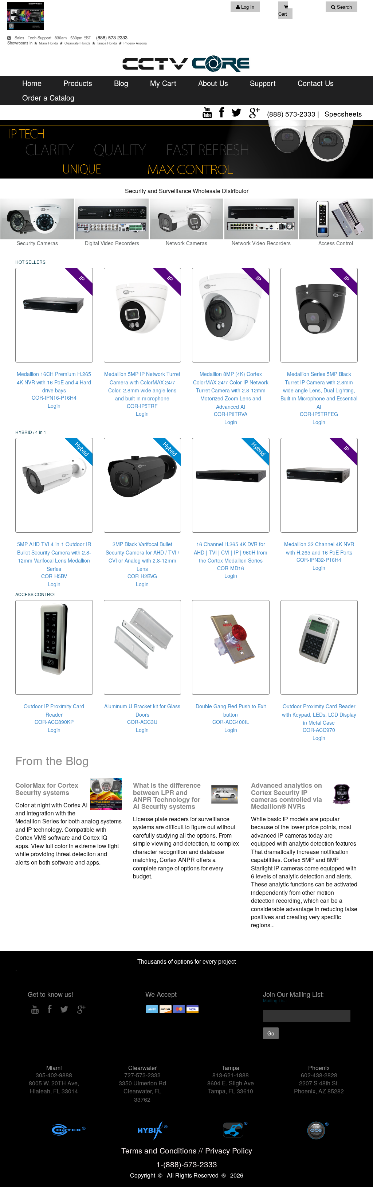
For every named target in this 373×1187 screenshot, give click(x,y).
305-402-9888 (54, 1075)
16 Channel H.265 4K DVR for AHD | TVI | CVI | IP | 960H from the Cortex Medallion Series (230, 552)
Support (263, 83)
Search (343, 6)
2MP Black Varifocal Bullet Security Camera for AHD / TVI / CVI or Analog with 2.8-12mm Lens (142, 556)
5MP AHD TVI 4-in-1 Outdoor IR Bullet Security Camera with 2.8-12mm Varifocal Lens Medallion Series (54, 556)
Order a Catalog (48, 97)
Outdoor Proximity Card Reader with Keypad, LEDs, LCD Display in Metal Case (319, 714)
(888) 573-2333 (111, 37)
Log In (247, 6)
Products (77, 83)
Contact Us (316, 83)
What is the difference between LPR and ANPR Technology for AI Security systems (167, 795)
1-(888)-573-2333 (186, 1164)
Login (54, 405)
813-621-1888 (230, 1075)
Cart (282, 13)
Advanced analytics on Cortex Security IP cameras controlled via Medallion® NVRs (286, 795)
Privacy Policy (228, 1150)
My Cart (163, 83)
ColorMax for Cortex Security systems (46, 788)
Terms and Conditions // (163, 1150)
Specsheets (343, 113)
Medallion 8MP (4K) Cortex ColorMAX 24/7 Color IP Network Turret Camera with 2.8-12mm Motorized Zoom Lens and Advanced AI (230, 390)
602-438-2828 (319, 1075)
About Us (213, 83)
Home (32, 83)
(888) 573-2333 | (294, 113)
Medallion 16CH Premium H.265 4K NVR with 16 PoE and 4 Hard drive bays (54, 382)
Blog (121, 83)
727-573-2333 (142, 1075)
